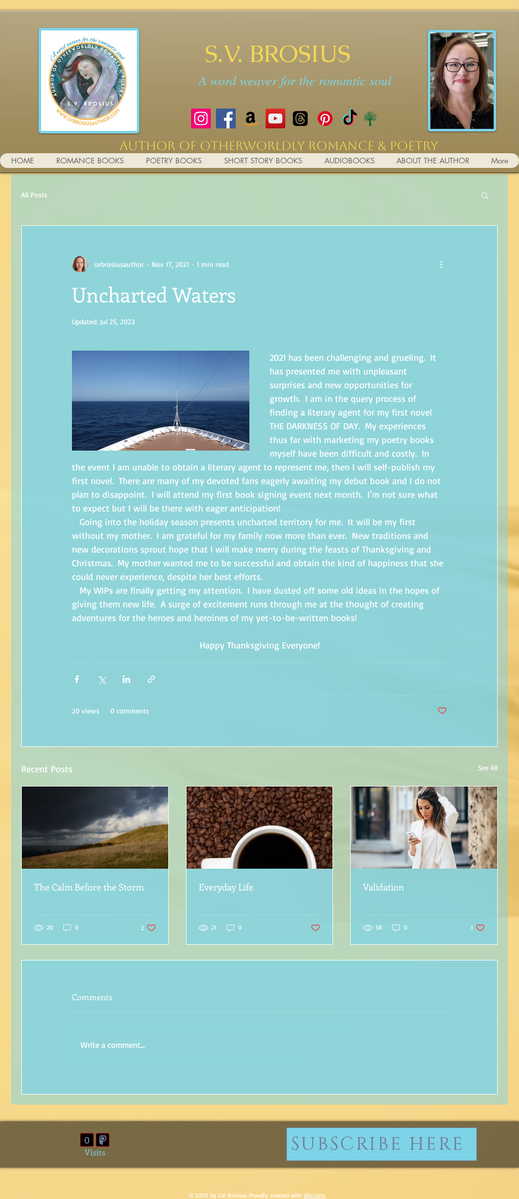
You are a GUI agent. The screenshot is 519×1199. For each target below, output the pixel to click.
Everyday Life (226, 887)
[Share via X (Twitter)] (101, 679)
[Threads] (300, 118)
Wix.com (314, 1195)
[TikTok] (350, 118)
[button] (485, 195)
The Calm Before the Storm (89, 887)
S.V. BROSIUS (277, 53)
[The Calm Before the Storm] (95, 827)
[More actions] (441, 264)
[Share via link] (151, 679)
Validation (383, 887)
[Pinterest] (325, 118)
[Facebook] (226, 118)
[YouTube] (275, 118)
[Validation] (424, 827)
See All (488, 767)
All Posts (34, 194)
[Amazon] (251, 118)
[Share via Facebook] (77, 679)
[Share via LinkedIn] (126, 679)
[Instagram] (201, 118)
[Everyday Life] (260, 827)
